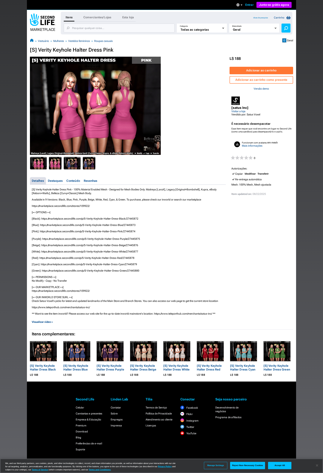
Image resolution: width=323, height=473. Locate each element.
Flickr (189, 414)
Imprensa (116, 425)
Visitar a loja (238, 111)
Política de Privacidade (159, 413)
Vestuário (43, 40)
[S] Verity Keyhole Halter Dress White (176, 367)
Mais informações (252, 145)
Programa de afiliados (228, 417)
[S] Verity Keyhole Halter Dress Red (209, 367)
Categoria (184, 26)
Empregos (117, 419)
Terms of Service (40, 470)
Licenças (151, 425)
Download (82, 431)
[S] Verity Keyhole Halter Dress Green (277, 367)
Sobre (114, 413)
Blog (78, 437)
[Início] (32, 41)
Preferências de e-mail (89, 443)
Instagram (192, 420)
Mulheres (58, 40)
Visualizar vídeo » (42, 321)
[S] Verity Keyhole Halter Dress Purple (110, 367)
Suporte (80, 449)
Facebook (192, 407)
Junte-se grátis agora (274, 5)
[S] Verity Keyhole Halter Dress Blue (75, 367)
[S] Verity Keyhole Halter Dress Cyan (242, 367)
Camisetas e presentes (89, 413)
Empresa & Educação (88, 419)
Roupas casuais (103, 40)
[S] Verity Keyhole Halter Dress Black (43, 367)
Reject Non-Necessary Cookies (247, 465)
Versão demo (261, 88)
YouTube (191, 433)
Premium (81, 425)
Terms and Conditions (100, 470)
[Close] (317, 465)
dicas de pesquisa (260, 18)
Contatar (116, 407)
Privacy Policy (165, 466)
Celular (80, 407)
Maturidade (237, 26)
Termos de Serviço (156, 407)
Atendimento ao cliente (159, 419)
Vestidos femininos (79, 40)
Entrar (249, 5)
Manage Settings (215, 465)
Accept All (280, 465)
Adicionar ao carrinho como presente (261, 80)
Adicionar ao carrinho (261, 70)
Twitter (190, 426)
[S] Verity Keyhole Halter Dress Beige (143, 367)
